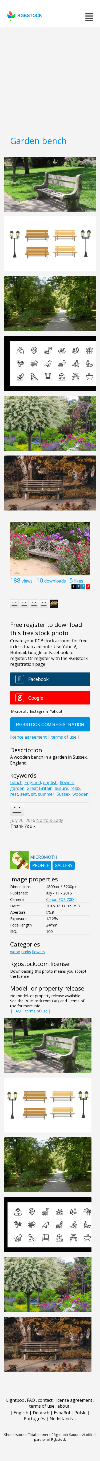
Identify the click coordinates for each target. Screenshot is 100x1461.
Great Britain (40, 788)
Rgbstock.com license (39, 964)
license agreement (73, 1400)
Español (62, 1413)
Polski (80, 1413)
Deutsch (41, 1413)
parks (26, 951)
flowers (67, 782)
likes (78, 581)
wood (15, 951)
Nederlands (61, 1419)
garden (17, 788)
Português (34, 1419)
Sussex (63, 794)
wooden (81, 794)
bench (16, 782)
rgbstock (29, 15)
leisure (61, 788)
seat (24, 794)
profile (40, 865)
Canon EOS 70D (60, 899)
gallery (64, 865)
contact (45, 1400)
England (33, 782)
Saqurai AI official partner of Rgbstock (65, 1437)
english (50, 782)
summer (46, 794)
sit (33, 794)
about (63, 1406)
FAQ (17, 1010)
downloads (55, 581)
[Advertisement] (50, 79)
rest (14, 794)
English (21, 1413)
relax (75, 788)
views (27, 581)
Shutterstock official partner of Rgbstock (36, 1434)
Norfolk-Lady (49, 820)
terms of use (36, 1010)
